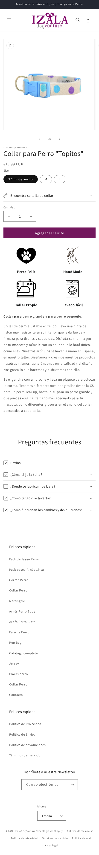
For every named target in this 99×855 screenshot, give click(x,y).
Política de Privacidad (25, 724)
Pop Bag (15, 642)
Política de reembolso (80, 831)
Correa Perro (18, 580)
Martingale (17, 601)
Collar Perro (18, 590)
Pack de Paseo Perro (24, 559)
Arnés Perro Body (22, 611)
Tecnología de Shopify (49, 831)
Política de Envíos (22, 734)
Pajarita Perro (19, 632)
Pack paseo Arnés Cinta (26, 569)
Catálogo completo (23, 653)
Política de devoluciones (27, 745)
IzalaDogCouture (25, 831)
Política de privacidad (24, 838)
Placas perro (18, 674)
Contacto (16, 695)
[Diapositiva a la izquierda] (39, 139)
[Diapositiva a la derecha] (60, 139)
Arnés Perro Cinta (22, 622)
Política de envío (82, 838)
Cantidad (9, 207)
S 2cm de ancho (20, 179)
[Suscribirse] (72, 784)
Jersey (14, 663)
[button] (9, 20)
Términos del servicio (25, 755)
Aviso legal (51, 845)
